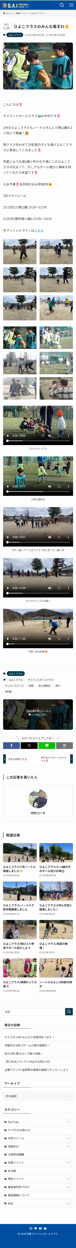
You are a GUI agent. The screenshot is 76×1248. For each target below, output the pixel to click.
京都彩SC (13, 1146)
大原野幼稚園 (16, 1154)
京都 (31, 685)
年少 (57, 685)
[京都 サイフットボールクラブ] (15, 5)
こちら (39, 230)
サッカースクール (14, 685)
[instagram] (31, 1228)
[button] (20, 251)
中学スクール (16, 1138)
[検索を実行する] (69, 1011)
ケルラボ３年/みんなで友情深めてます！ (29, 1037)
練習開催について (19, 1195)
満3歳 (8, 691)
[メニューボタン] (71, 5)
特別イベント (16, 1179)
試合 (10, 1203)
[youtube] (40, 1228)
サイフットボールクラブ (41, 679)
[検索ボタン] (62, 5)
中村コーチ (38, 813)
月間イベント (16, 1162)
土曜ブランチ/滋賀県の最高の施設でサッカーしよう (36, 1070)
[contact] (45, 1228)
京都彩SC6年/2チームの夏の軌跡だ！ (27, 1045)
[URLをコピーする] (64, 745)
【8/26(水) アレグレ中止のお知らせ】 (27, 1061)
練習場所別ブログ (19, 1187)
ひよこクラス (14, 34)
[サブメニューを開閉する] (68, 1122)
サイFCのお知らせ (19, 1130)
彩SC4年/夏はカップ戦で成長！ (23, 1053)
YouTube (13, 1122)
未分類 (12, 1171)
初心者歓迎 (44, 685)
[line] (35, 1228)
